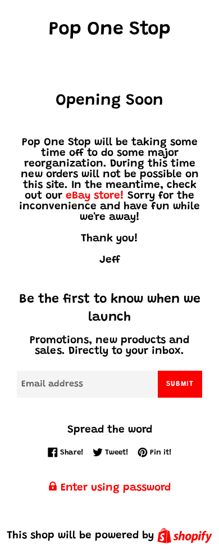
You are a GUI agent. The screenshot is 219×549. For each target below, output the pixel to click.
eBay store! (95, 196)
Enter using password (114, 488)
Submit (180, 384)
